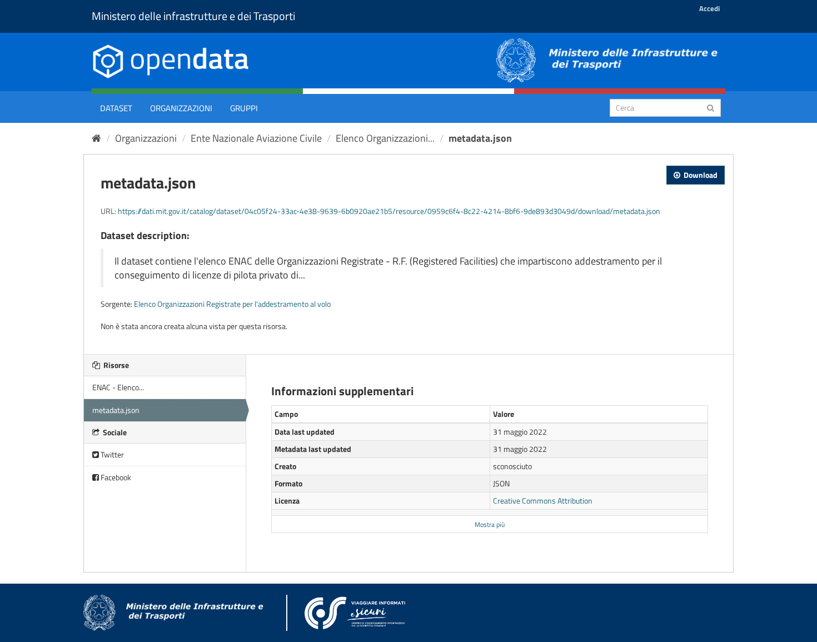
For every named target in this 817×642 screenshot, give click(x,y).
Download (700, 175)
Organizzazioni (181, 108)
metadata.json (480, 138)
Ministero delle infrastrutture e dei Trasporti (193, 15)
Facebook (115, 477)
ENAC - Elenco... (118, 387)
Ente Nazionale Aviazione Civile (256, 138)
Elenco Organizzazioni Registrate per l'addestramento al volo (232, 304)
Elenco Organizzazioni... (385, 138)
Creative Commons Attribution (542, 500)
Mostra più (490, 525)
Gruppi (244, 108)
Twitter (111, 454)
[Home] (96, 138)
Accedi (709, 8)
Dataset (116, 108)
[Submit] (710, 107)
